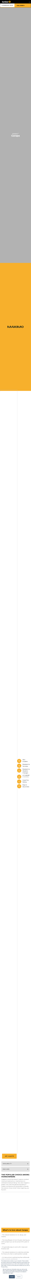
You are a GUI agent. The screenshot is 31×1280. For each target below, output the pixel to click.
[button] (29, 2)
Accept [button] (11, 1276)
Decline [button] (19, 1276)
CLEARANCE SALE (7, 5)
